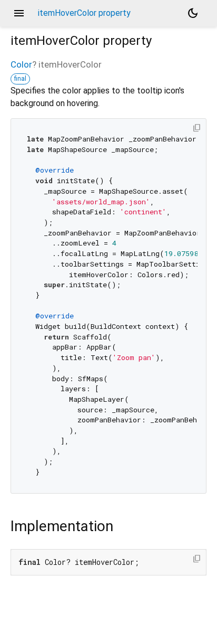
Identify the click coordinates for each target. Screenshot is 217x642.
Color (21, 64)
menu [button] (19, 13)
